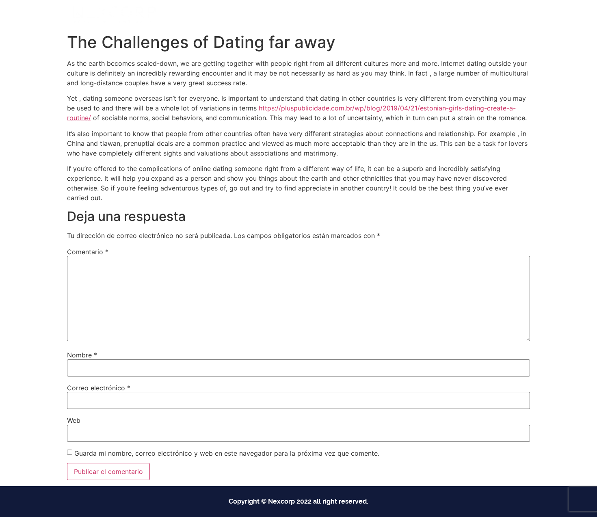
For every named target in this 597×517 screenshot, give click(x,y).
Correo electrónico (98, 388)
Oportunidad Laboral (490, 14)
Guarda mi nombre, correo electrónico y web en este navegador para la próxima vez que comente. (226, 453)
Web (73, 420)
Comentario (87, 252)
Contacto (433, 14)
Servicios (344, 14)
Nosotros (393, 14)
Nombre (82, 355)
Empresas (295, 14)
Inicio (258, 14)
